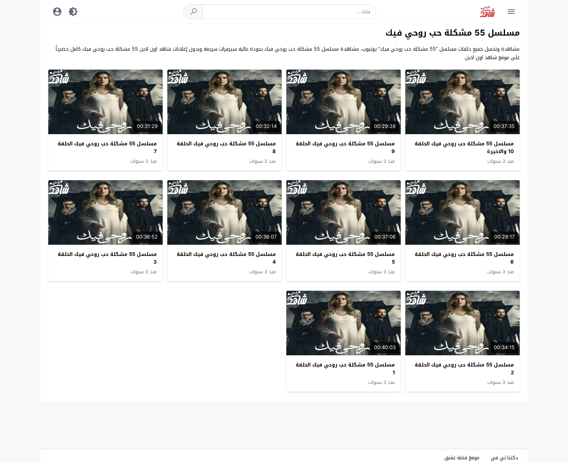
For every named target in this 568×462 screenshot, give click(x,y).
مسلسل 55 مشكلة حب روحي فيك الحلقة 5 (345, 258)
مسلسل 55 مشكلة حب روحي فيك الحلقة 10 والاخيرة (464, 148)
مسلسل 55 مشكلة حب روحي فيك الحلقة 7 (107, 148)
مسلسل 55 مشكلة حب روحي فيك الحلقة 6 (464, 258)
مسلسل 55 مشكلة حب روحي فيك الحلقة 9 (345, 148)
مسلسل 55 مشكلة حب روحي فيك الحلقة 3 (107, 258)
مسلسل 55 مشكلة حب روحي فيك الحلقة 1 (345, 369)
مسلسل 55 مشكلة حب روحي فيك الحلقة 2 (464, 369)
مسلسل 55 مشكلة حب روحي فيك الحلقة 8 (226, 148)
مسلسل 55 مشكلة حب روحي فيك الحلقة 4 (226, 258)
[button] (193, 12)
